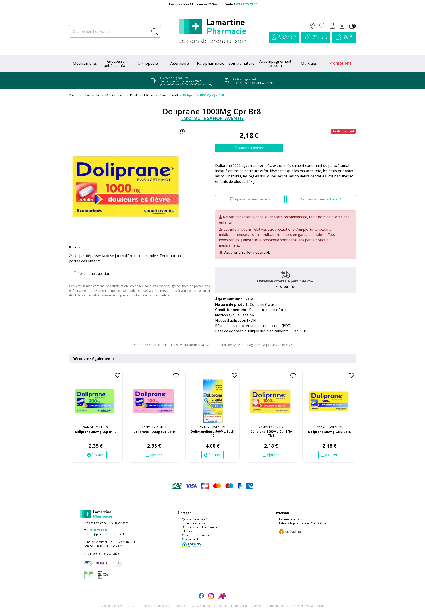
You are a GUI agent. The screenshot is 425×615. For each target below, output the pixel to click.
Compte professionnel (196, 535)
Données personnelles (155, 606)
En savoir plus (286, 286)
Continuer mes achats (319, 199)
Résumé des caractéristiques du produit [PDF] (253, 325)
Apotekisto (295, 606)
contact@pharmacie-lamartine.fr (104, 534)
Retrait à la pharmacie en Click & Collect (304, 523)
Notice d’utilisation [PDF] (235, 320)
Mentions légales (111, 606)
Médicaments (85, 63)
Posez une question (93, 273)
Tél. (96, 530)
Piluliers (187, 531)
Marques (309, 63)
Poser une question (194, 523)
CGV (131, 606)
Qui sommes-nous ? (194, 519)
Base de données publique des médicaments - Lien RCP (260, 331)
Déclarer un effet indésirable (247, 252)
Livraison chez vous (291, 519)
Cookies (180, 606)
